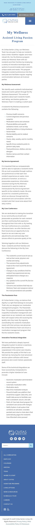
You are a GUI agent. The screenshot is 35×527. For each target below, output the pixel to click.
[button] (30, 21)
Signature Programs (11, 483)
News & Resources (11, 492)
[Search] (31, 445)
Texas (6, 471)
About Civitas (9, 479)
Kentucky (7, 459)
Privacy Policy (22, 521)
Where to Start (9, 475)
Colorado (7, 463)
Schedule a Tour (10, 496)
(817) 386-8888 (9, 15)
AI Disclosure (24, 524)
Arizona (7, 467)
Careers (7, 500)
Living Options (9, 487)
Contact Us (8, 504)
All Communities (10, 455)
